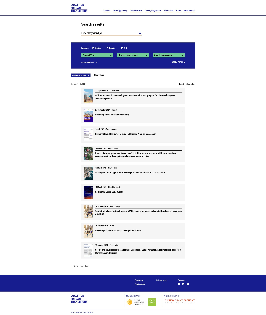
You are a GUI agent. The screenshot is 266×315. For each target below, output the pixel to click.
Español (112, 48)
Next (81, 266)
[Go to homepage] (79, 8)
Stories (178, 11)
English (98, 48)
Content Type (89, 55)
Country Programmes (153, 11)
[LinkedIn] (188, 284)
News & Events (189, 11)
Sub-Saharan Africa (79, 75)
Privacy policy (161, 280)
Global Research (136, 11)
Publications (168, 11)
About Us (106, 11)
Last (86, 266)
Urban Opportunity (120, 11)
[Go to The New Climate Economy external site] (179, 301)
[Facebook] (179, 284)
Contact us (139, 280)
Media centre (140, 284)
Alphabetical (190, 84)
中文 (125, 48)
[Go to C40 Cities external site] (152, 302)
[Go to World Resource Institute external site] (137, 302)
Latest (181, 84)
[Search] (140, 33)
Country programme (163, 55)
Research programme (128, 55)
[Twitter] (183, 284)
